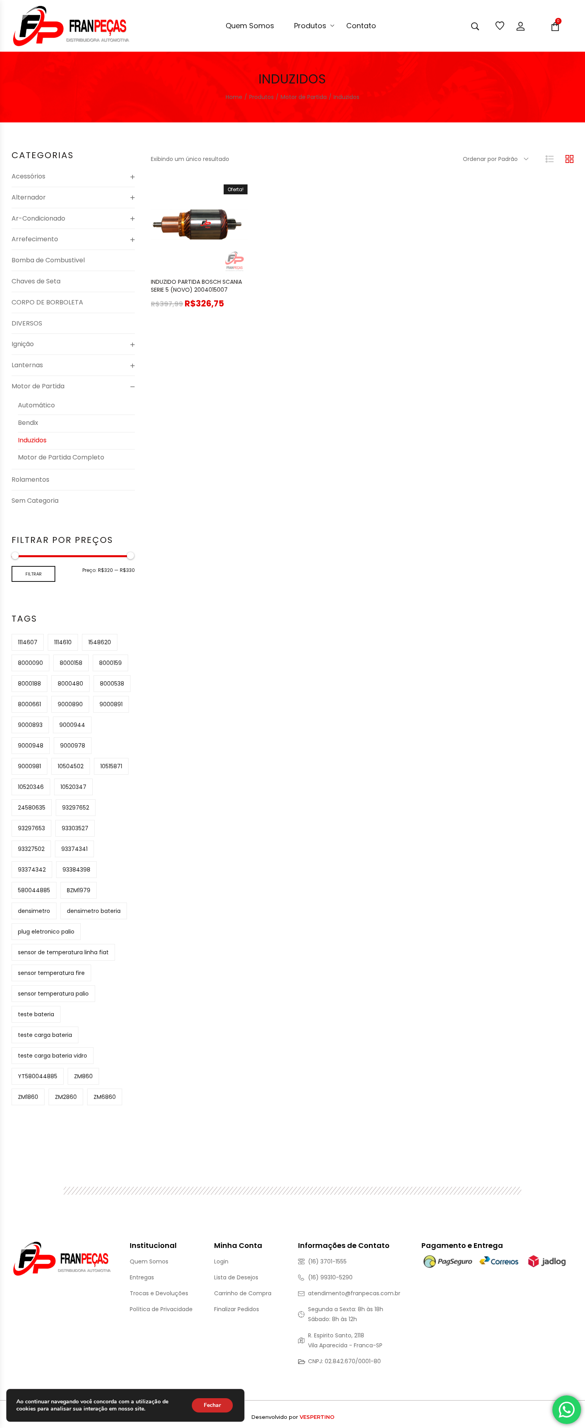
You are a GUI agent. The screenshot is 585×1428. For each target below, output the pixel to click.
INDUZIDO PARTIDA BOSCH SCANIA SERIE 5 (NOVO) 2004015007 (196, 286)
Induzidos (32, 440)
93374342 (32, 870)
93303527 (75, 828)
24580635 (31, 808)
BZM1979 (78, 890)
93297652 (75, 808)
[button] (169, 264)
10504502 (71, 766)
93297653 (31, 828)
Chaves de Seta (36, 281)
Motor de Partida (38, 386)
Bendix (28, 422)
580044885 (34, 890)
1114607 (27, 642)
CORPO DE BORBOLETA (47, 302)
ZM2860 (66, 1097)
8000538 (112, 684)
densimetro (34, 911)
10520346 (31, 787)
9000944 (72, 725)
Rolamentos (30, 479)
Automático (36, 405)
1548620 (99, 642)
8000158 (71, 663)
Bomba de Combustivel (48, 260)
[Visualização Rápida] (189, 264)
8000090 (30, 663)
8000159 (110, 663)
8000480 (70, 684)
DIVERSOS (27, 323)
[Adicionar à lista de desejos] (209, 264)
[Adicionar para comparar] (229, 264)
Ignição (23, 344)
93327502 (31, 849)
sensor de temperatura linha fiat (63, 952)
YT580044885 (37, 1076)
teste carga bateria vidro (52, 1056)
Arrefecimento (35, 239)
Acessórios (28, 176)
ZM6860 (105, 1097)
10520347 (73, 787)
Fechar (212, 1405)
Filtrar (33, 574)
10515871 (111, 766)
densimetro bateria (94, 911)
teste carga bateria (45, 1035)
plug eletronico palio (46, 932)
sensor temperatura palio (53, 994)
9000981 (29, 766)
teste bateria (36, 1014)
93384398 (76, 870)
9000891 (111, 704)
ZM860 (83, 1076)
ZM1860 (28, 1097)
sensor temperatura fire (51, 973)
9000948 (30, 746)
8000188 (29, 684)
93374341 (74, 849)
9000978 (72, 746)
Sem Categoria (35, 500)
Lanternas (27, 365)
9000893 (30, 725)
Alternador (29, 197)
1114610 (63, 642)
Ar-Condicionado (38, 218)
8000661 (29, 704)
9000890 (70, 704)
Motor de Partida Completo (61, 457)
